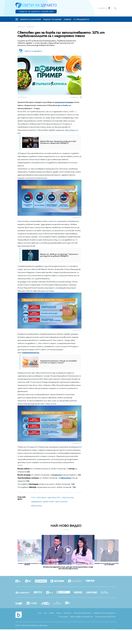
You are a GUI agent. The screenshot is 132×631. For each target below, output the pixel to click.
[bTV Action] (59, 581)
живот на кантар (61, 501)
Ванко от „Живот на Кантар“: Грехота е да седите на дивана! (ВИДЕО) (59, 255)
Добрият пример (48, 501)
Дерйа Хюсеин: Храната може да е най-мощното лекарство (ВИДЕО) (58, 142)
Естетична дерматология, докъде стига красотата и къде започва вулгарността (68, 568)
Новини (67, 19)
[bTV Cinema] (43, 581)
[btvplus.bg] (51, 592)
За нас (40, 613)
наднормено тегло (54, 497)
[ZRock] (69, 603)
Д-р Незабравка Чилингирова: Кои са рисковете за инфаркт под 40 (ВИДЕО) (109, 564)
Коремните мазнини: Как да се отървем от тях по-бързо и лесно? (58, 362)
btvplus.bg (56, 475)
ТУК (28, 472)
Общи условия (63, 616)
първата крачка (36, 506)
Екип (45, 613)
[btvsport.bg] (65, 592)
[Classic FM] (59, 603)
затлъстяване (41, 497)
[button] (29, 550)
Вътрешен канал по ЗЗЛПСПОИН (105, 616)
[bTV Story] (76, 581)
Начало (21, 27)
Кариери (58, 613)
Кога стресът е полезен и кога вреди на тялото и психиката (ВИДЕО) (27, 564)
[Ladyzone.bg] (93, 592)
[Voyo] (80, 592)
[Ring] (92, 581)
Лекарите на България (30, 19)
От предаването (81, 19)
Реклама (51, 613)
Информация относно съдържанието (105, 613)
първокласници (68, 497)
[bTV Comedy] (29, 581)
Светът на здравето (33, 51)
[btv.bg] (20, 581)
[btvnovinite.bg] (24, 592)
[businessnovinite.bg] (40, 592)
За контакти (67, 613)
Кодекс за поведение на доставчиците (81, 616)
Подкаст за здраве (52, 19)
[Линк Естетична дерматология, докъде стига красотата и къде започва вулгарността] (68, 564)
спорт (33, 497)
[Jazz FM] (47, 603)
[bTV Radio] (33, 603)
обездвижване (36, 501)
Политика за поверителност (82, 613)
